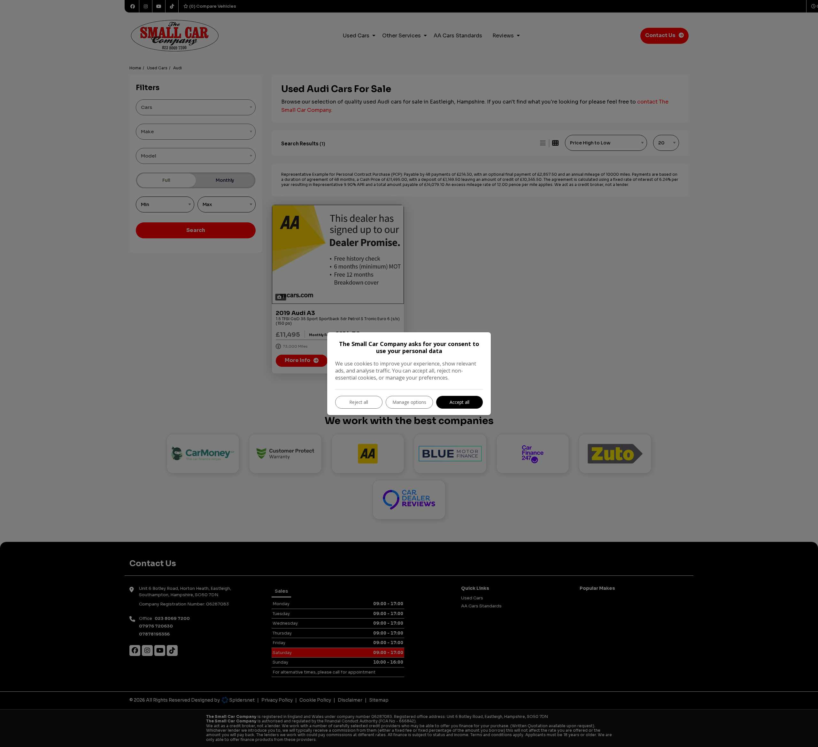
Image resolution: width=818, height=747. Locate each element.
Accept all (459, 402)
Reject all (358, 402)
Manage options (409, 402)
